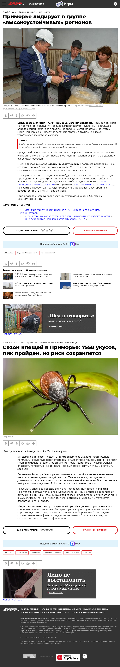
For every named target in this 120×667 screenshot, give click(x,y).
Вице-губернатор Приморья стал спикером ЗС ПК (54, 219)
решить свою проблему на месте (92, 184)
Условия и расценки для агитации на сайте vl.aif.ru (44, 612)
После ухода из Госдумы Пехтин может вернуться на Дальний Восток (33, 294)
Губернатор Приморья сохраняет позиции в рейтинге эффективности (67, 216)
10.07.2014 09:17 (9, 12)
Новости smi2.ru (12, 334)
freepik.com (8, 436)
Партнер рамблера (46, 656)
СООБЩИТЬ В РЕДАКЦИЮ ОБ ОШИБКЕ (88, 612)
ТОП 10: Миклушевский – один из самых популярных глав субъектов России (33, 275)
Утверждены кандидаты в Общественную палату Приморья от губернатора (92, 284)
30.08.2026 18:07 (10, 343)
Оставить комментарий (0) (95, 230)
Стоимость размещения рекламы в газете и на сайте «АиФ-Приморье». (75, 609)
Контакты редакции (29, 609)
